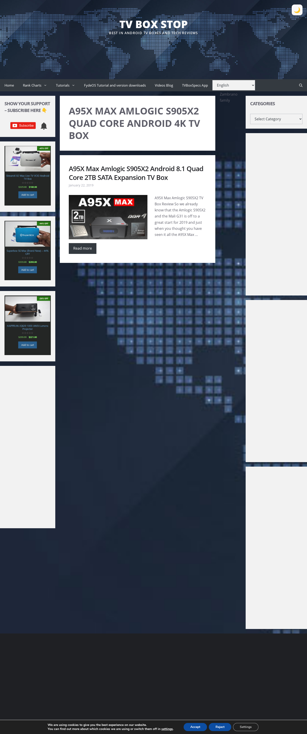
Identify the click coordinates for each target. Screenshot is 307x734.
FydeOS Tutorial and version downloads (115, 85)
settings (167, 729)
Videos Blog (164, 85)
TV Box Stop (153, 24)
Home (9, 85)
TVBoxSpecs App (195, 85)
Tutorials (62, 85)
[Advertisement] (153, 49)
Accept (195, 727)
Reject (220, 727)
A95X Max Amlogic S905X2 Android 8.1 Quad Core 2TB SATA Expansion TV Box (136, 173)
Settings (246, 727)
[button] (301, 85)
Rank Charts (32, 85)
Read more (82, 248)
